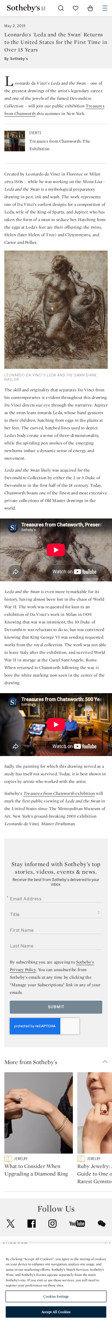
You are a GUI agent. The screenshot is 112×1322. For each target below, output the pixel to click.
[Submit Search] (61, 8)
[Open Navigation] (105, 8)
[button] (58, 1062)
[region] (56, 1282)
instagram (52, 1223)
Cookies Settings (56, 1296)
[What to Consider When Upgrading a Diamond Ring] (38, 1114)
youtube (77, 1223)
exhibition (84, 793)
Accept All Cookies (56, 1312)
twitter (11, 1223)
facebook (31, 1223)
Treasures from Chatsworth (48, 793)
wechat (101, 1223)
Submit (56, 1007)
